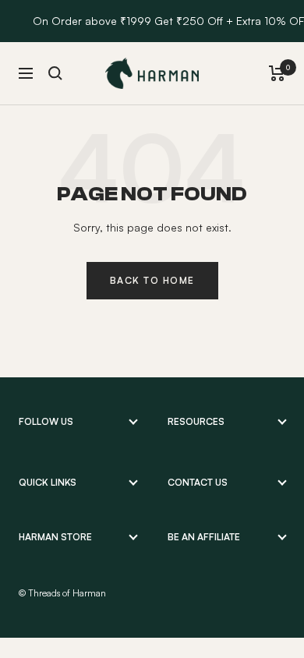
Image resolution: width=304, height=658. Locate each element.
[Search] (55, 73)
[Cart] (277, 73)
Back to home (152, 280)
